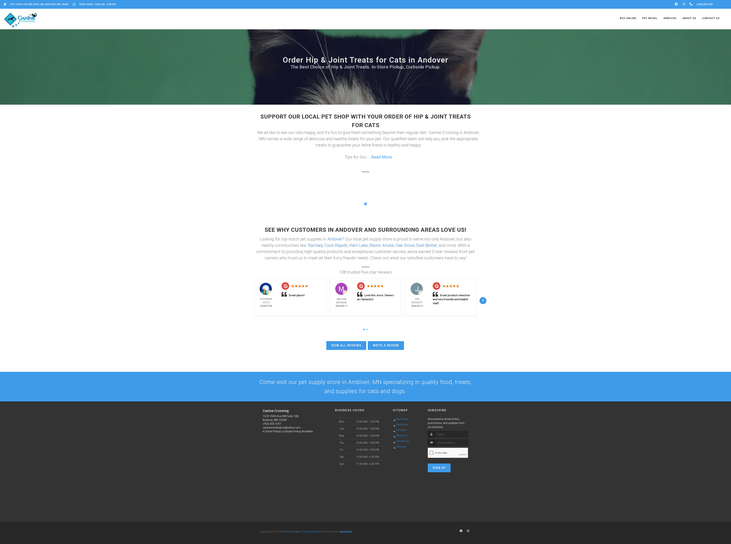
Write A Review (386, 345)
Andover (334, 239)
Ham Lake (358, 245)
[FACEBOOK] (676, 4)
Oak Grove (405, 245)
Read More (381, 157)
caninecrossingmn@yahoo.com (282, 427)
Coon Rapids (336, 245)
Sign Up (439, 468)
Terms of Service (312, 531)
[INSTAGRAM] (684, 4)
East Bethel (426, 245)
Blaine (375, 245)
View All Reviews (346, 345)
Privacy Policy (292, 531)
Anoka (388, 245)
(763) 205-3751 (272, 423)
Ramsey (315, 245)
